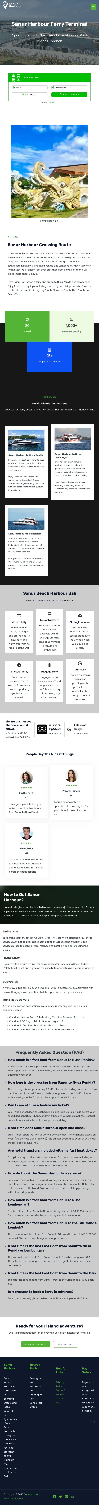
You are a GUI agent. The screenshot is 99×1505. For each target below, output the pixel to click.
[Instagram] (66, 1496)
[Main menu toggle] (94, 7)
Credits (60, 1398)
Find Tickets (71, 94)
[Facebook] (54, 1496)
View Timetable (65, 1344)
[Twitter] (60, 1496)
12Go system (52, 102)
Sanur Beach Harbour (8, 1382)
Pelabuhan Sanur (13, 1498)
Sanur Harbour (32, 1494)
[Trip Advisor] (72, 1496)
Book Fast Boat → (35, 1344)
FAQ (58, 1402)
